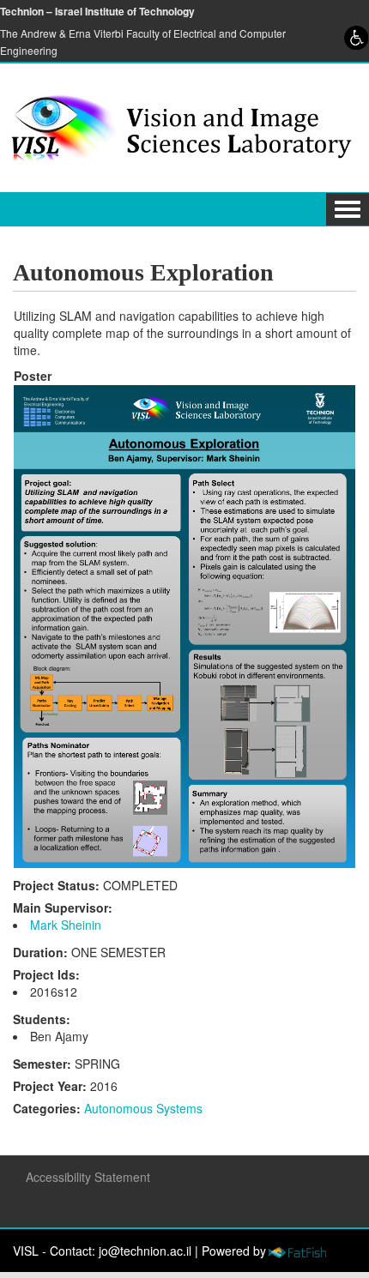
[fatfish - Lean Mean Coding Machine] (296, 1250)
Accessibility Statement (88, 1176)
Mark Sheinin (65, 924)
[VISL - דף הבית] (177, 126)
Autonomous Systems (143, 1108)
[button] (347, 209)
